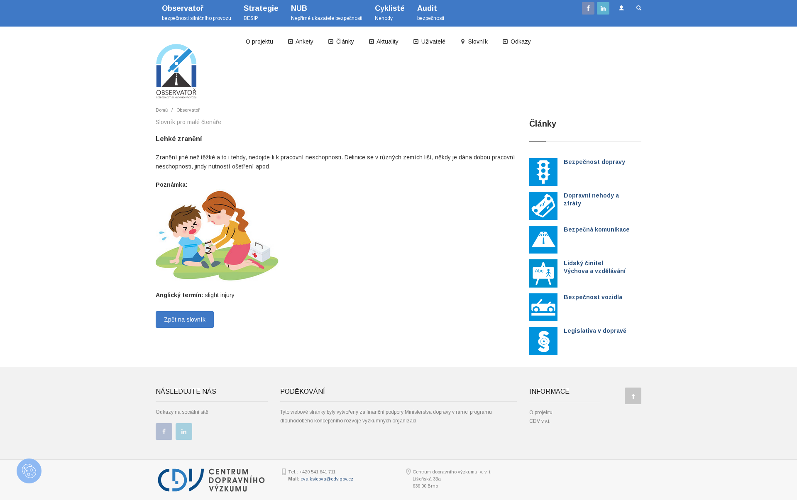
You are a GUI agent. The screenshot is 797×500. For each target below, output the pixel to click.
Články (344, 41)
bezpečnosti (430, 12)
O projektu (259, 41)
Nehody (390, 12)
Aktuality (386, 41)
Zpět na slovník (184, 319)
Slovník (477, 41)
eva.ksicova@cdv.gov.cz (327, 478)
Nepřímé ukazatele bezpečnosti (326, 12)
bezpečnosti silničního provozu (196, 12)
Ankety (303, 41)
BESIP (261, 12)
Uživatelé (432, 41)
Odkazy (520, 41)
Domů (162, 109)
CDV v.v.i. (539, 421)
